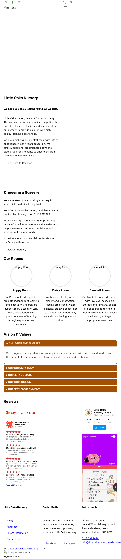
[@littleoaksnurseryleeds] (88, 412)
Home (10, 520)
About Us (12, 526)
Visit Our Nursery (16, 249)
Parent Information (17, 532)
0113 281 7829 (90, 538)
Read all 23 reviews (14, 485)
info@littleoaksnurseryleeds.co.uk (101, 542)
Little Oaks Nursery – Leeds (22, 548)
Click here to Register (19, 163)
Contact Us (13, 539)
